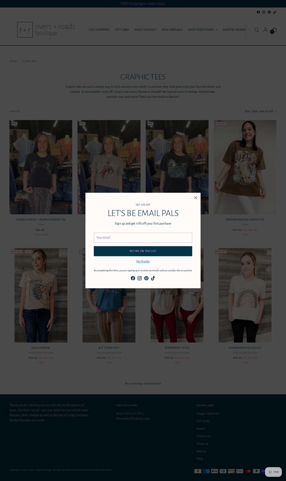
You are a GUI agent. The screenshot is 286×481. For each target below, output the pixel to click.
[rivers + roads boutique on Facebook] (132, 279)
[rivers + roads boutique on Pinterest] (146, 279)
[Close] (195, 197)
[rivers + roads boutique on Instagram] (139, 279)
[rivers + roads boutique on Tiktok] (153, 279)
